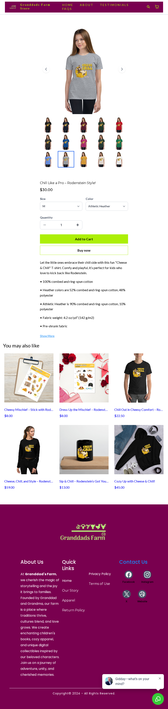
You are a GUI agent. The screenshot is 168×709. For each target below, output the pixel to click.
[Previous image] (46, 69)
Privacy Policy (100, 574)
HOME (67, 5)
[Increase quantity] (77, 225)
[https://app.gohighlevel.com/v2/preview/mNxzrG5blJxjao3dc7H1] (13, 7)
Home (67, 580)
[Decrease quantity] (44, 225)
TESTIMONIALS (114, 5)
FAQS (67, 8)
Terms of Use (99, 584)
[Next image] (122, 69)
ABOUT (86, 5)
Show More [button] (47, 336)
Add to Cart (84, 239)
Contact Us (133, 562)
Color (89, 198)
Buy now (84, 250)
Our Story (70, 590)
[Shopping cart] (157, 7)
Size (42, 198)
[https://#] (84, 531)
